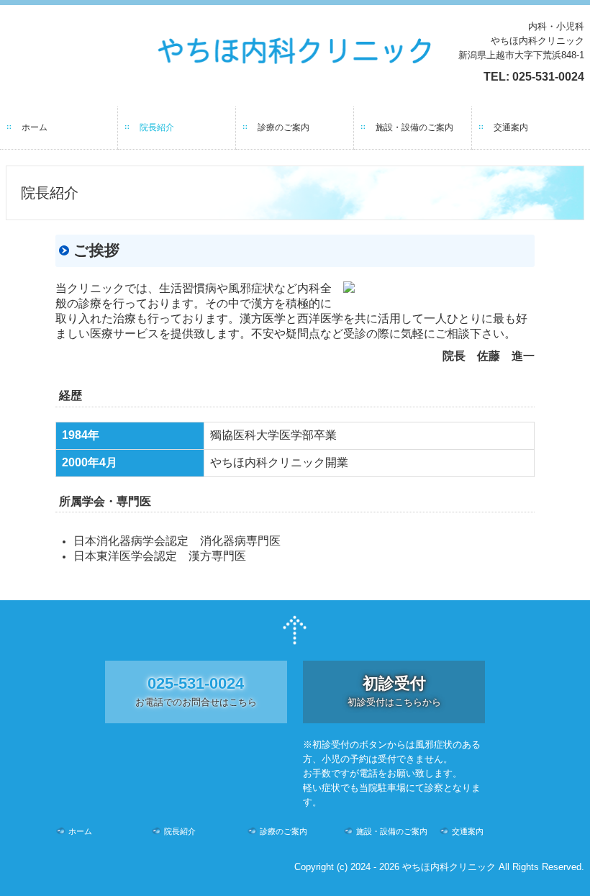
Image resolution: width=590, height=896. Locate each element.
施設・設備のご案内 (414, 127)
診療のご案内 (283, 127)
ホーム (34, 127)
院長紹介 (157, 127)
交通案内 (511, 127)
